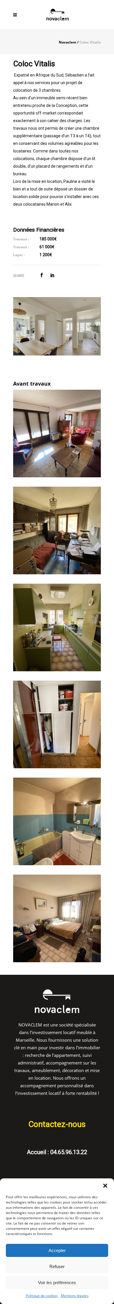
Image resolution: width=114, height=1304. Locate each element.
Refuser (57, 1266)
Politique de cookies (42, 1295)
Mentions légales (75, 1295)
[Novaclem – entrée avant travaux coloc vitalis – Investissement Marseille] (57, 724)
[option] (57, 326)
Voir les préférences (57, 1282)
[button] (105, 1186)
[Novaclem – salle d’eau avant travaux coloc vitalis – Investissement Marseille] (57, 821)
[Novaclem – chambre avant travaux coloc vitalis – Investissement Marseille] (57, 627)
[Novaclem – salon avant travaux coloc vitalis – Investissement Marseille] (57, 433)
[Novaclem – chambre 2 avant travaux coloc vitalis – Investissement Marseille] (57, 530)
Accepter (57, 1250)
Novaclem (67, 42)
